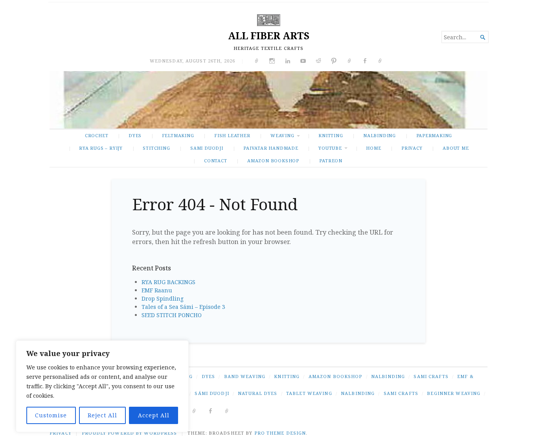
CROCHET (97, 135)
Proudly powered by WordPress (129, 433)
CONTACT (215, 160)
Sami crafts (401, 393)
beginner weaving (453, 393)
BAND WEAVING (244, 376)
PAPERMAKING (434, 135)
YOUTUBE (330, 148)
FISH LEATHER (232, 135)
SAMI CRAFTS (431, 376)
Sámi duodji (212, 393)
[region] (102, 386)
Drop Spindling (163, 298)
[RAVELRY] (194, 410)
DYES (135, 135)
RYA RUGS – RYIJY (101, 148)
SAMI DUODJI (206, 148)
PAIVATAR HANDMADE (270, 148)
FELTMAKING (178, 135)
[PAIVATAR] (227, 410)
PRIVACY (412, 148)
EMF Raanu (157, 290)
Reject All (102, 415)
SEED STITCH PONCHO (172, 315)
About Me (456, 148)
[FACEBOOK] (210, 410)
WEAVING (282, 135)
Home (373, 148)
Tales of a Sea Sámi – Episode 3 (183, 306)
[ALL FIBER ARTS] (268, 100)
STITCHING (156, 148)
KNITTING (330, 135)
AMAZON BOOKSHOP (273, 160)
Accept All (153, 415)
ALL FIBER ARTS (268, 35)
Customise (51, 415)
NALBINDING (379, 135)
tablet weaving (309, 393)
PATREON (330, 160)
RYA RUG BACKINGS (168, 282)
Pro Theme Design (280, 433)
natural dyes (257, 393)
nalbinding (358, 393)
